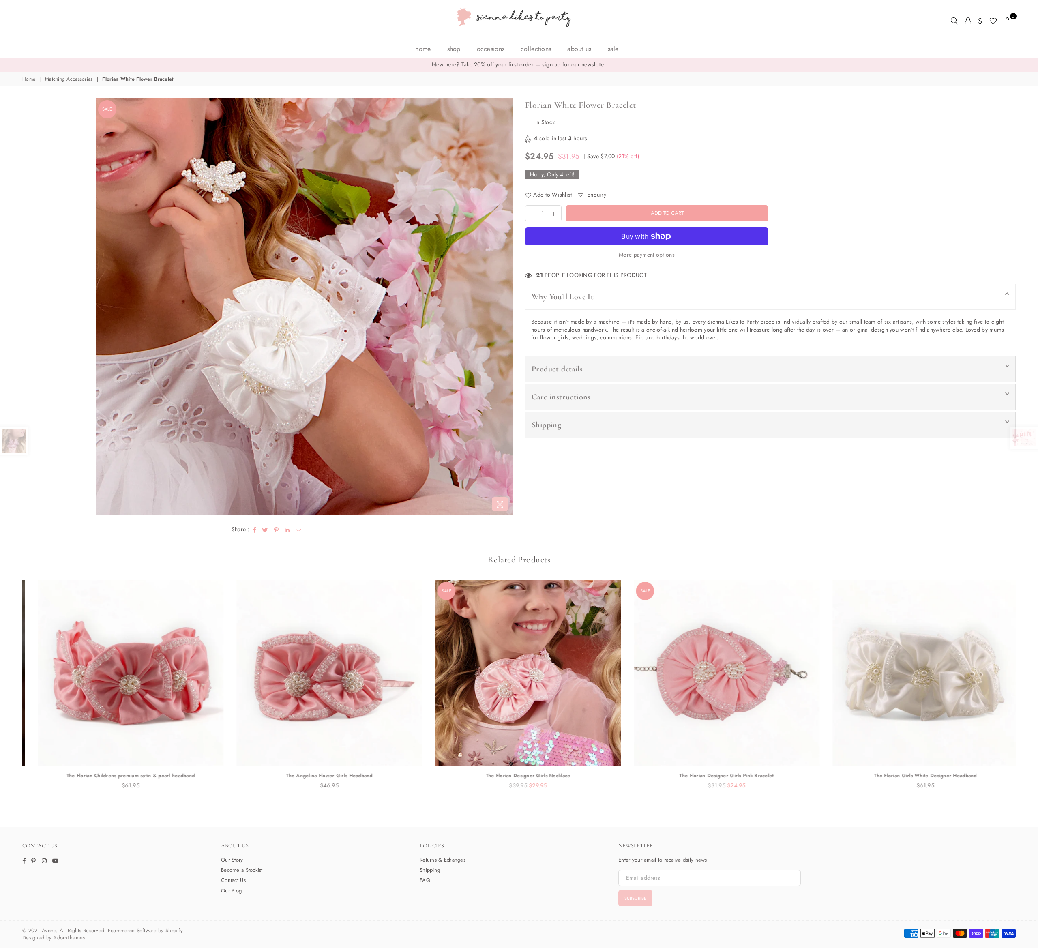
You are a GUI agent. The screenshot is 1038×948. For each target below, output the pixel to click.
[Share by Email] (299, 529)
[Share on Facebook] (254, 529)
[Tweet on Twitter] (265, 529)
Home (423, 49)
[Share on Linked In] (287, 529)
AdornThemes (69, 938)
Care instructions (561, 397)
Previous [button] (13, 689)
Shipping (546, 425)
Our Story (232, 860)
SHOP (454, 49)
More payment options (647, 255)
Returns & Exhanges (442, 860)
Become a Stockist (242, 870)
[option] (519, 65)
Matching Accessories (69, 79)
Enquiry (595, 195)
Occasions (491, 49)
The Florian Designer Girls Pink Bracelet (717, 775)
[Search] (954, 20)
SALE (613, 49)
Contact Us (233, 880)
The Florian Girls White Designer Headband (916, 775)
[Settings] (980, 20)
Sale (107, 109)
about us (579, 49)
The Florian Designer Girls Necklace (519, 775)
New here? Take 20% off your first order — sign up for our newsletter (519, 64)
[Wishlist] (993, 20)
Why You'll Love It (563, 297)
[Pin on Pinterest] (276, 529)
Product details (557, 369)
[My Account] (968, 20)
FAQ (425, 880)
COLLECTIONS (536, 49)
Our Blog (231, 890)
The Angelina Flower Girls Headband (320, 775)
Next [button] (1025, 689)
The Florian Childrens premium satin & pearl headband (122, 775)
